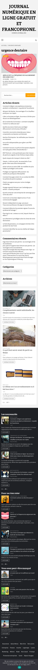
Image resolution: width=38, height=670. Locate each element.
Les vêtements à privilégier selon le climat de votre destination (19, 220)
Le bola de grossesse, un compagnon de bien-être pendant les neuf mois (18, 225)
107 (7, 402)
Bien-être (23, 644)
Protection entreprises (10, 655)
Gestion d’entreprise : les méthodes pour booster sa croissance (18, 138)
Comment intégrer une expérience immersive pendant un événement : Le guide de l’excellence (18, 107)
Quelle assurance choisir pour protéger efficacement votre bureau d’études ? (15, 128)
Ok (19, 667)
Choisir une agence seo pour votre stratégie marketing (16, 183)
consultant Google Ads (10, 250)
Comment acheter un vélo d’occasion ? (21, 498)
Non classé (24, 652)
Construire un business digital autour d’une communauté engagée (16, 199)
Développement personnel (11, 257)
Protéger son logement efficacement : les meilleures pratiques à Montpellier (16, 173)
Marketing (13, 604)
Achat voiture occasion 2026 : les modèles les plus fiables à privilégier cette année (18, 168)
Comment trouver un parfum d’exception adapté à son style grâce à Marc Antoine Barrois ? (19, 149)
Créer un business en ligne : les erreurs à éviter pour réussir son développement (19, 117)
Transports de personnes (18, 435)
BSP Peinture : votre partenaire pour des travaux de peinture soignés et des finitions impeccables (18, 154)
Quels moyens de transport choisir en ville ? (16, 158)
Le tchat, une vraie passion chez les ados (22, 589)
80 (5, 489)
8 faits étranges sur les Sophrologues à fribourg (18, 258)
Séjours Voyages (29, 655)
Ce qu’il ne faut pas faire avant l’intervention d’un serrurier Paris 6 (19, 254)
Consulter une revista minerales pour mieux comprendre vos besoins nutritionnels (16, 133)
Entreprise (13, 452)
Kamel (7, 79)
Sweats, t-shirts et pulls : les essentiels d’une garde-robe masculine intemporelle (17, 162)
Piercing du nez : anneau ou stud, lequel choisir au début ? (18, 214)
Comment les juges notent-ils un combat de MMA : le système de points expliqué (18, 178)
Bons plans (13, 417)
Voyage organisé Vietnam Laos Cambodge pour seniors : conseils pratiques (17, 188)
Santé (5, 56)
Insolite (18, 648)
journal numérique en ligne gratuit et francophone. (19, 18)
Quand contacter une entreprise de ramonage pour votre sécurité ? (19, 194)
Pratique (5, 385)
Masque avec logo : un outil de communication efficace (18, 250)
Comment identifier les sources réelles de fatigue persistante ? (18, 230)
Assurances (6, 308)
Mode (18, 652)
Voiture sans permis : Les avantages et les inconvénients (19, 247)
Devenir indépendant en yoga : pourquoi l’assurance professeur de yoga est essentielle (17, 204)
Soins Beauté (20, 620)
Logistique (6, 348)
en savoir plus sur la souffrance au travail (22, 573)
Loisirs (12, 587)
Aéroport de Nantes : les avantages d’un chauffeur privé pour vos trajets (18, 112)
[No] (36, 664)
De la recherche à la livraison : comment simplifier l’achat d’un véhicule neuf (18, 123)
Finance (12, 648)
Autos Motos (14, 470)
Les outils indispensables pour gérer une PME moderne (17, 143)
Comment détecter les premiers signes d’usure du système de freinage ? (19, 209)
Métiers (12, 652)
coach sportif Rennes (9, 253)
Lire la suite (5, 432)
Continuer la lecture (9, 322)
